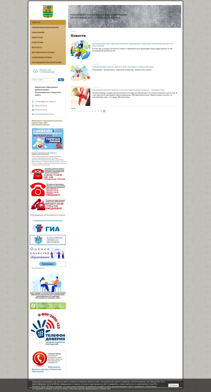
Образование (38, 32)
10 (101, 111)
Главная (73, 31)
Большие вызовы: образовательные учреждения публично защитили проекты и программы (132, 44)
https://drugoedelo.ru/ (38, 268)
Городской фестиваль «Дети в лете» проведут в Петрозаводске (123, 66)
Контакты (37, 47)
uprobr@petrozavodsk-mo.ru (44, 114)
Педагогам (37, 37)
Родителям (37, 42)
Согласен (173, 385)
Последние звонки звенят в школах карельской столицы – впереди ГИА (128, 89)
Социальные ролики (42, 57)
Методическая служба (43, 52)
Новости (36, 22)
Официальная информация (45, 27)
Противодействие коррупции (46, 62)
